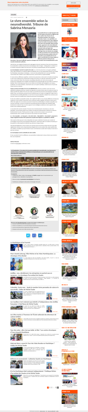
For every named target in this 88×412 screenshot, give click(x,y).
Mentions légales (42, 411)
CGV (46, 411)
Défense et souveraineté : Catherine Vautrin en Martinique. (30, 359)
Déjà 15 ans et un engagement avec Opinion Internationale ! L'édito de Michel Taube (69, 88)
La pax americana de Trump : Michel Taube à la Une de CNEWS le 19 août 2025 (69, 385)
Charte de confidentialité (51, 411)
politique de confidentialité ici (42, 5)
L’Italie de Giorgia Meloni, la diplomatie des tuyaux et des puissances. (70, 406)
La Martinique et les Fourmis (20, 243)
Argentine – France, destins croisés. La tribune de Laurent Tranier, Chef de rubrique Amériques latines (69, 321)
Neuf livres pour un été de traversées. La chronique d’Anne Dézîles (69, 109)
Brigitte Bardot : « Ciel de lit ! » (69, 364)
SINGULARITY (18, 143)
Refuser (73, 2)
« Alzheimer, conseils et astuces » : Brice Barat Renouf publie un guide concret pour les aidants (69, 39)
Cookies (57, 411)
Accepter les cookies (73, 6)
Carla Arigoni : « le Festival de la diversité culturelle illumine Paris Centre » (70, 279)
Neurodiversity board (22, 222)
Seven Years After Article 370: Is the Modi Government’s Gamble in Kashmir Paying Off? (69, 215)
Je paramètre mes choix (73, 8)
